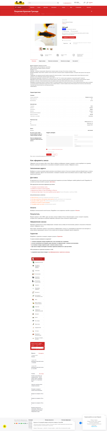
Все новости (41, 353)
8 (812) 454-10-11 (67, 3)
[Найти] (58, 3)
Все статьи (41, 373)
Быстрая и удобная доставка (48, 55)
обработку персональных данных (57, 149)
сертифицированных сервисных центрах (59, 252)
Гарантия (59, 236)
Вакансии (30, 424)
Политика (30, 426)
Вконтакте (80, 423)
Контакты (30, 423)
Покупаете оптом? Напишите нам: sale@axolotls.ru (80, 55)
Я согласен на (55, 149)
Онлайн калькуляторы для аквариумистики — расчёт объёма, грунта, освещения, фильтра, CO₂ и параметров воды (36, 378)
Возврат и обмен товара (64, 55)
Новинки (33, 356)
